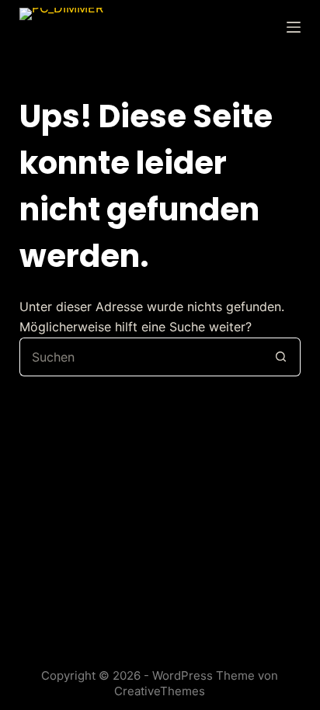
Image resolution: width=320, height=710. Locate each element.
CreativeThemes (159, 691)
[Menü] (294, 27)
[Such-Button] (281, 357)
